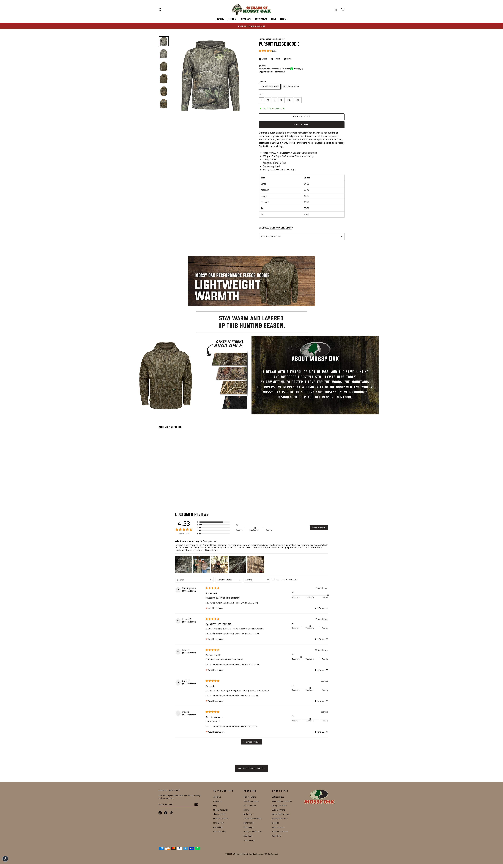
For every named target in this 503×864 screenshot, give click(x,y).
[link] (268, 51)
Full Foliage (248, 827)
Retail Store (276, 836)
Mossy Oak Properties (281, 814)
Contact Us (217, 801)
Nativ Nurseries (278, 827)
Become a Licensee (280, 831)
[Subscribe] (196, 804)
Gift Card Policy (219, 831)
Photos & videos (287, 579)
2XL (289, 100)
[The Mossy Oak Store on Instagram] (160, 812)
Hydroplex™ (248, 814)
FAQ (215, 805)
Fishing (246, 810)
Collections (270, 39)
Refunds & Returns (221, 818)
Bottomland (248, 823)
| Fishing (232, 18)
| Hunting (219, 18)
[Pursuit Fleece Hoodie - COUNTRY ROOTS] (160, 492)
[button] (213, 522)
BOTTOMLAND (291, 86)
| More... (284, 18)
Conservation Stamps (252, 818)
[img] (208, 541)
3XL (297, 100)
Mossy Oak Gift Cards (253, 831)
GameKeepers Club (280, 818)
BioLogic (275, 823)
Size (261, 95)
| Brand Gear (245, 18)
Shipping (262, 71)
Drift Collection (250, 805)
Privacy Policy (218, 823)
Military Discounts (220, 810)
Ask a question (271, 236)
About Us (217, 797)
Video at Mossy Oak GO (282, 801)
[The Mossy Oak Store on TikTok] (171, 812)
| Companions (261, 18)
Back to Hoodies (253, 768)
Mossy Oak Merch (279, 805)
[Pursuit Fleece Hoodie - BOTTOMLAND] (164, 492)
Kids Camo (248, 836)
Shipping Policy (219, 814)
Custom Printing (278, 810)
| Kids (273, 18)
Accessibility (218, 827)
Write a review (318, 527)
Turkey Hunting (250, 797)
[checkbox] (286, 579)
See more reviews (251, 742)
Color (263, 81)
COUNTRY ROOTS (269, 86)
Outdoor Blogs (278, 797)
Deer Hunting (249, 840)
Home (261, 39)
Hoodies (279, 39)
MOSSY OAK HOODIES (280, 227)
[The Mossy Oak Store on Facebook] (165, 812)
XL (281, 100)
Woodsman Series (251, 801)
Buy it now (302, 124)
